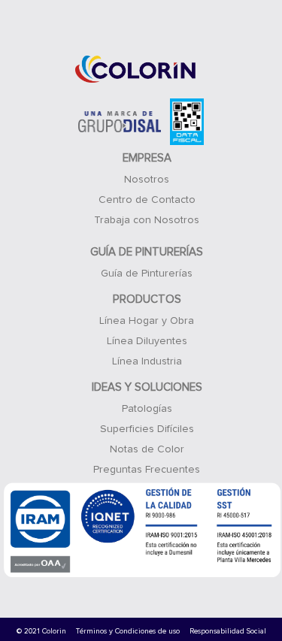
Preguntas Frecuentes (146, 469)
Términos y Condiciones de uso (128, 631)
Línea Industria (147, 361)
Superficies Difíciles (147, 429)
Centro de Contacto (147, 200)
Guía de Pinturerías (147, 273)
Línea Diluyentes (147, 341)
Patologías (147, 409)
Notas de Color (147, 449)
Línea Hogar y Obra (146, 321)
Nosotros (146, 179)
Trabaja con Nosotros (146, 220)
